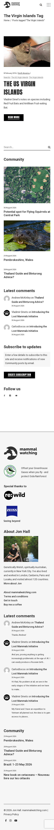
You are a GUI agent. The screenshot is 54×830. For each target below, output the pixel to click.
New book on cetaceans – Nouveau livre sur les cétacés (26, 776)
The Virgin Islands (36, 77)
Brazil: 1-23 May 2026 (18, 764)
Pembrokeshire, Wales (18, 260)
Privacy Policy (11, 814)
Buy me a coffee (13, 604)
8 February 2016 (10, 73)
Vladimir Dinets (20, 312)
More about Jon (13, 583)
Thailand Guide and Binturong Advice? (23, 275)
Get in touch (10, 600)
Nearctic (7, 77)
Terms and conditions (16, 596)
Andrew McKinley (21, 297)
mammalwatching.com (34, 810)
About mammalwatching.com (20, 592)
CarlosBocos (19, 326)
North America (23, 73)
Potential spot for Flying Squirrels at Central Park (27, 213)
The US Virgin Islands (19, 77)
